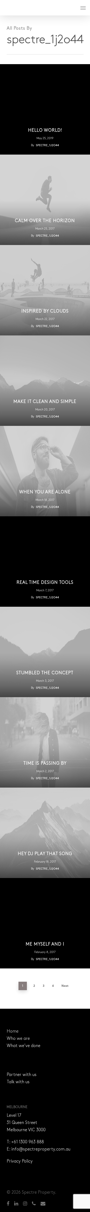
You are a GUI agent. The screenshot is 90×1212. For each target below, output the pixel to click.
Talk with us (18, 1082)
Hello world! (45, 131)
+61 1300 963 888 (27, 1142)
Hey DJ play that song (45, 854)
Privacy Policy (20, 1161)
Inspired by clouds (45, 311)
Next (64, 986)
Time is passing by (44, 764)
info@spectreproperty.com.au (40, 1149)
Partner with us (21, 1075)
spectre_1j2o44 (47, 145)
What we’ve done (23, 1046)
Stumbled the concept (44, 673)
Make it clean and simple (44, 402)
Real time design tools (45, 583)
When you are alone (45, 492)
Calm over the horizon (45, 221)
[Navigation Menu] (83, 7)
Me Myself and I (45, 944)
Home (12, 1031)
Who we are (18, 1039)
